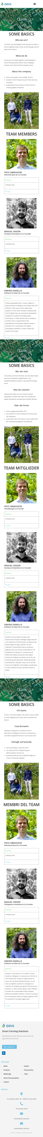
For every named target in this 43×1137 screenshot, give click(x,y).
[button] (35, 4)
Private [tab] (7, 192)
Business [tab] (8, 180)
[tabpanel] (21, 185)
